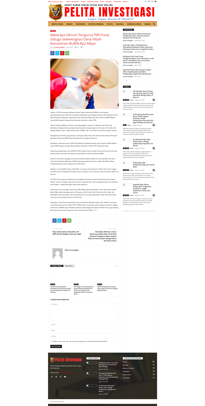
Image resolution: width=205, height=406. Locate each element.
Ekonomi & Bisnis (92, 1)
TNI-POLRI (126, 100)
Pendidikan (117, 1)
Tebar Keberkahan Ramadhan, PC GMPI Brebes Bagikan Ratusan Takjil (66, 233)
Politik (110, 24)
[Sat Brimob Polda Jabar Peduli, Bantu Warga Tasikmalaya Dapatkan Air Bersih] (91, 389)
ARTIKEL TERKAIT (57, 266)
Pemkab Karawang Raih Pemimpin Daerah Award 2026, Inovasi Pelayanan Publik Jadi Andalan (60, 289)
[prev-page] (115, 266)
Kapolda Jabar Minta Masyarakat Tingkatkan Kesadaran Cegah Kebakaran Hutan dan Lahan (142, 188)
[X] (152, 1)
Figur (124, 125)
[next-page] (117, 266)
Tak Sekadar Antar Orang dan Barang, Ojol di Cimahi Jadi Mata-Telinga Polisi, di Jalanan (143, 94)
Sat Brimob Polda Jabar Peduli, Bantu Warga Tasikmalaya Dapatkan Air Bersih (143, 142)
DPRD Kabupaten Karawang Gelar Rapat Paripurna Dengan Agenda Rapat (107, 288)
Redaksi (125, 1)
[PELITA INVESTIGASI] (102, 12)
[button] (154, 24)
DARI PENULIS (69, 266)
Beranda (52, 29)
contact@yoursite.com (66, 372)
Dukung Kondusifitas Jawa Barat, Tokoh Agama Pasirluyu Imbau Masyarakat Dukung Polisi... (108, 376)
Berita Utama (57, 24)
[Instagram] (149, 1)
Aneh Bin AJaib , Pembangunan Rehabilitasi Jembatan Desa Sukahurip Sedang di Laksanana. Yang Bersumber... (138, 47)
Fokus (102, 1)
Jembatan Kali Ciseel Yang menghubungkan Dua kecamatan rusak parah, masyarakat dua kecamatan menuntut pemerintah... (138, 59)
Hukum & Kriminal (96, 24)
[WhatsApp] (67, 53)
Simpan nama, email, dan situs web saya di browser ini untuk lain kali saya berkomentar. (80, 341)
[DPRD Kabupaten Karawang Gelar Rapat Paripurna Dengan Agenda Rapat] (108, 277)
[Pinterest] (62, 53)
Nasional (109, 1)
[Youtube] (155, 1)
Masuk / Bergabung (72, 1)
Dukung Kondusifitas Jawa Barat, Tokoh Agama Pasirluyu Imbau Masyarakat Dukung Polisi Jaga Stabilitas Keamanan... (143, 118)
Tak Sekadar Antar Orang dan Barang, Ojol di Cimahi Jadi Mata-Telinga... (108, 365)
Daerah (83, 1)
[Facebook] (145, 1)
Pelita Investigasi (60, 47)
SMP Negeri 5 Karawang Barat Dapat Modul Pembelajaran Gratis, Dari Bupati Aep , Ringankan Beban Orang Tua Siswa (84, 290)
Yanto (131, 100)
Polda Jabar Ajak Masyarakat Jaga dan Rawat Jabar (144, 165)
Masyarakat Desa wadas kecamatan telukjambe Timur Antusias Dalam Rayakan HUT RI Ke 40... (137, 36)
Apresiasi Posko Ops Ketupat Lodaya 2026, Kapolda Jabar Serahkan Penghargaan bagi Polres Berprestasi (137, 72)
